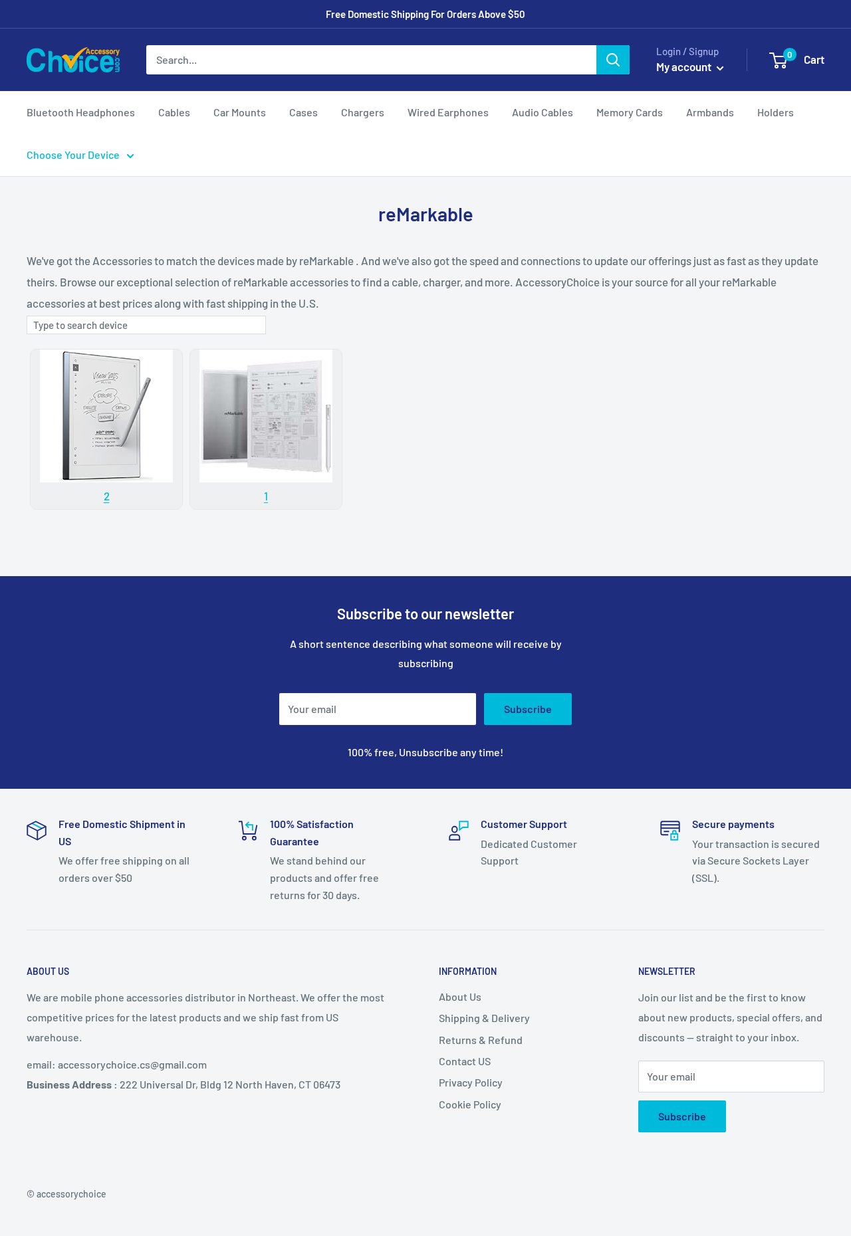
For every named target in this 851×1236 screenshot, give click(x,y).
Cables (174, 112)
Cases (303, 112)
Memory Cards (629, 112)
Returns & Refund (481, 1039)
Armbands (710, 112)
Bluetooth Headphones (81, 112)
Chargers (362, 112)
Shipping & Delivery (484, 1017)
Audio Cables (542, 112)
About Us (460, 996)
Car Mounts (239, 112)
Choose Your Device (73, 154)
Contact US (465, 1061)
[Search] (613, 59)
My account (684, 66)
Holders (775, 112)
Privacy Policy (471, 1082)
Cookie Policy (470, 1104)
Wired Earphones (448, 112)
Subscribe (528, 708)
